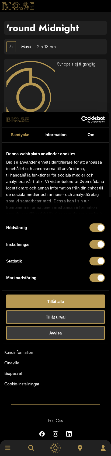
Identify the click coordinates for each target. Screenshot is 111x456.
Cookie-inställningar (21, 384)
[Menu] (8, 448)
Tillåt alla (55, 301)
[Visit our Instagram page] (55, 438)
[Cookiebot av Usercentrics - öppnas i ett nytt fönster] (81, 119)
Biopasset (13, 373)
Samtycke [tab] (20, 134)
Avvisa (55, 332)
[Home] (55, 448)
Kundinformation (18, 352)
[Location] (80, 448)
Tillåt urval (55, 317)
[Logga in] (103, 448)
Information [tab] (55, 134)
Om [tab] (91, 134)
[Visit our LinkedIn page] (69, 438)
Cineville (11, 363)
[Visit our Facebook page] (42, 438)
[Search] (31, 448)
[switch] (97, 244)
